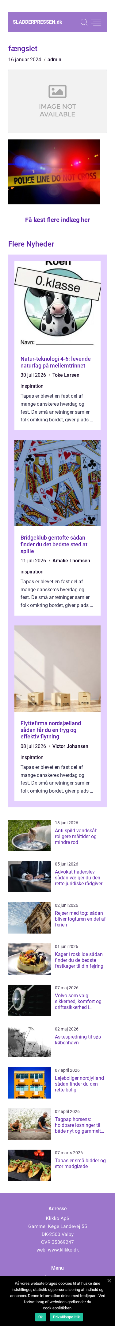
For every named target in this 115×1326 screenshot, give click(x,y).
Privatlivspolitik (66, 1317)
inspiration (32, 386)
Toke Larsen (65, 375)
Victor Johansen (70, 746)
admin (54, 59)
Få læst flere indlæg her (57, 219)
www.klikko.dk (63, 1250)
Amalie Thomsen (71, 561)
